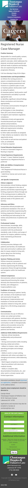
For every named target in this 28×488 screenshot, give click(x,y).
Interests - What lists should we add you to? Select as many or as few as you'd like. (14, 440)
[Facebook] (12, 475)
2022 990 (4, 485)
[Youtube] (16, 475)
